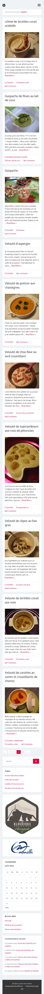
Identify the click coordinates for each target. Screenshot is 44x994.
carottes (10, 744)
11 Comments (30, 161)
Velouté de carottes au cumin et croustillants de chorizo (21, 677)
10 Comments (12, 417)
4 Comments (11, 234)
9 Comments (28, 744)
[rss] (3, 5)
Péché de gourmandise (13, 925)
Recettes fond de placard (14, 788)
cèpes (20, 585)
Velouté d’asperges (17, 243)
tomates (21, 230)
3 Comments (11, 511)
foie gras (27, 585)
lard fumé (30, 413)
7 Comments (11, 663)
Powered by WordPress (14, 986)
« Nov (7, 908)
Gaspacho (11, 170)
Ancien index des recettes (14, 775)
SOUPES (10, 83)
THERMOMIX (18, 741)
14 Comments (12, 588)
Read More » (10, 75)
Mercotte (8, 921)
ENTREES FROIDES (14, 157)
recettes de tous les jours (14, 784)
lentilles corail (23, 83)
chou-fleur (22, 413)
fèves (9, 161)
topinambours (23, 508)
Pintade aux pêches (31, 971)
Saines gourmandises (13, 929)
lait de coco (16, 161)
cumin (16, 744)
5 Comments (11, 86)
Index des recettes (12, 780)
